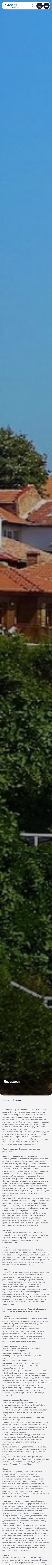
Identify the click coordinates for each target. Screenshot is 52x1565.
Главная (6, 1100)
